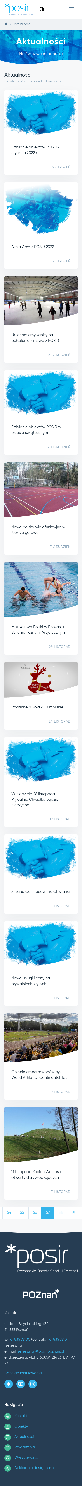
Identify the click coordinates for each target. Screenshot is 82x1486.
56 (35, 1213)
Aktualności (24, 1437)
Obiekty (21, 1426)
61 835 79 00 (20, 1340)
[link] (42, 9)
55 (22, 1213)
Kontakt (20, 1416)
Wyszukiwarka (26, 1458)
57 (48, 1213)
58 (61, 1213)
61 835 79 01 (58, 1340)
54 (9, 1213)
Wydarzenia (24, 1447)
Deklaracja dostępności (34, 1468)
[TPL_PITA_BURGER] (72, 9)
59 (73, 1213)
